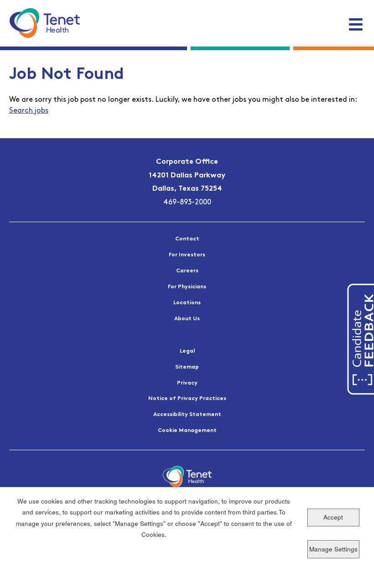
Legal (187, 351)
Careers (187, 271)
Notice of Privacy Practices (187, 398)
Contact (187, 239)
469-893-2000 (187, 202)
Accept (333, 517)
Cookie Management (187, 430)
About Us (187, 319)
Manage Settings (333, 549)
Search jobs (28, 110)
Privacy (187, 383)
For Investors (187, 255)
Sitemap (187, 367)
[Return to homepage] (44, 22)
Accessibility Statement (187, 414)
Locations (187, 303)
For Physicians (187, 287)
